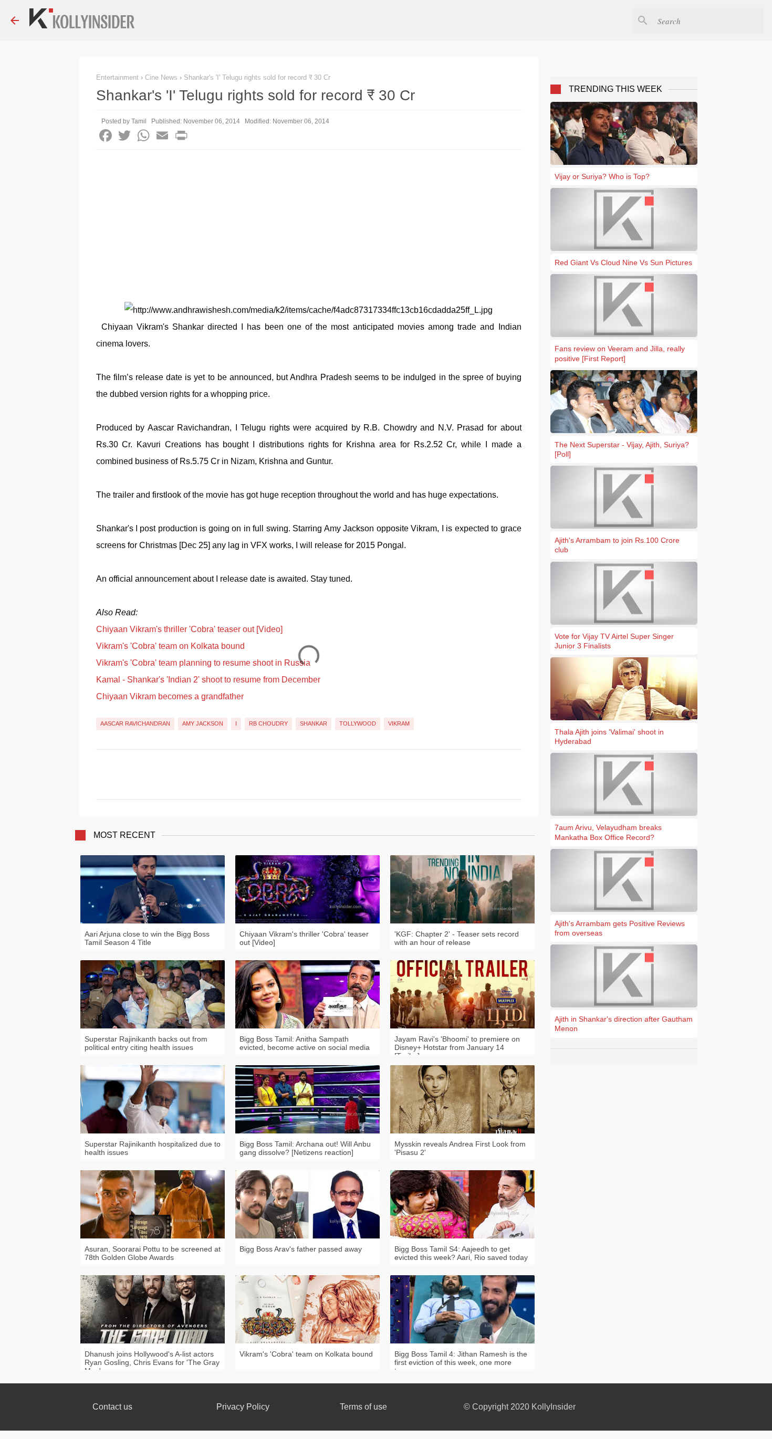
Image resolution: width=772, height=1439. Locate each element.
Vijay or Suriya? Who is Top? (602, 176)
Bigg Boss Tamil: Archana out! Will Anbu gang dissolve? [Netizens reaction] (305, 1148)
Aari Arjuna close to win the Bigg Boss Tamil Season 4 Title (147, 938)
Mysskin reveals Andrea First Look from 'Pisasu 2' (460, 1148)
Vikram (399, 723)
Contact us (112, 1406)
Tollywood (357, 723)
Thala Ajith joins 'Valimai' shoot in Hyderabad (609, 736)
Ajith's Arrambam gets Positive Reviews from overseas (620, 928)
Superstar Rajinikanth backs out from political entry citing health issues (146, 1043)
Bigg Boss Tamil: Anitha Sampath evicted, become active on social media (304, 1043)
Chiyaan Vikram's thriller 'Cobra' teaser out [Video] (189, 629)
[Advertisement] (308, 228)
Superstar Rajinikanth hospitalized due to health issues (153, 1148)
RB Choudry (268, 723)
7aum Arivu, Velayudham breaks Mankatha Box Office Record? (608, 832)
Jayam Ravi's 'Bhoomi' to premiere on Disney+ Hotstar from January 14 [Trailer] (457, 1047)
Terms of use (363, 1406)
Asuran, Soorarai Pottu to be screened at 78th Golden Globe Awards (153, 1253)
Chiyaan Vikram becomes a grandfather (170, 696)
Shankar (313, 723)
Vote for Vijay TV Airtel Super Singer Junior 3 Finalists (614, 641)
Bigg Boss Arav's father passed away (300, 1249)
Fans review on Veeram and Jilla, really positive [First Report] (620, 353)
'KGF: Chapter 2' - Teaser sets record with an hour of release (456, 938)
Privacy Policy (242, 1406)
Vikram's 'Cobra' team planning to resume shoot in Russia (203, 662)
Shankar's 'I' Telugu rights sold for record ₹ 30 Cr (257, 77)
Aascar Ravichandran (135, 723)
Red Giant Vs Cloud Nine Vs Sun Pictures (623, 262)
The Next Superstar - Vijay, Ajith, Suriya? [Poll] (622, 449)
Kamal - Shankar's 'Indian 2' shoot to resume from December (208, 679)
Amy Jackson (202, 723)
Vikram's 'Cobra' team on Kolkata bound (170, 646)
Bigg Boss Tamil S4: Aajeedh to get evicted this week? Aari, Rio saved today (461, 1253)
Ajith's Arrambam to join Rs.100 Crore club (617, 545)
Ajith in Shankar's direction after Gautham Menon (624, 1024)
